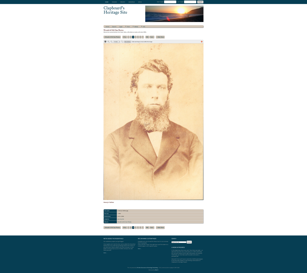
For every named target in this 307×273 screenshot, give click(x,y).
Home (106, 2)
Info (144, 27)
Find (128, 27)
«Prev (124, 37)
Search (114, 27)
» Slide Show (160, 37)
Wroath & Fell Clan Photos (124, 222)
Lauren (108, 244)
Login (120, 27)
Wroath (122, 2)
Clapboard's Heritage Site (115, 10)
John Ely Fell (121, 219)
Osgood (114, 2)
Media (136, 27)
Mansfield (132, 2)
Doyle (140, 2)
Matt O (156, 270)
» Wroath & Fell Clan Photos (112, 37)
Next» (152, 37)
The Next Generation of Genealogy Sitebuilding (147, 267)
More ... (105, 253)
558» (147, 37)
